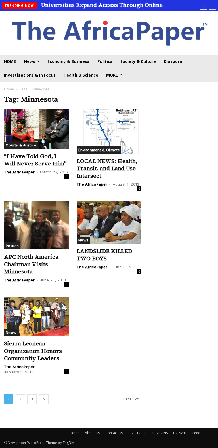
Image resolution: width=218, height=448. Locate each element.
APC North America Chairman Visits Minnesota (31, 264)
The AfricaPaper (19, 172)
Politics (12, 245)
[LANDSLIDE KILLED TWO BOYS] (109, 222)
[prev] (203, 6)
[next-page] (44, 399)
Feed (196, 432)
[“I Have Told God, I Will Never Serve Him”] (36, 129)
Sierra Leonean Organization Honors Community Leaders (33, 350)
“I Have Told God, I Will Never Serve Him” (35, 159)
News (83, 240)
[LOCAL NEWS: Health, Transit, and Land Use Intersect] (109, 131)
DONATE (180, 432)
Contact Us (114, 432)
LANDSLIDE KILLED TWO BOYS (104, 254)
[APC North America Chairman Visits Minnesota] (36, 225)
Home (9, 89)
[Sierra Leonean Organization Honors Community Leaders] (36, 316)
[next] (212, 6)
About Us (92, 432)
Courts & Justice (21, 145)
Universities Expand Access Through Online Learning (102, 8)
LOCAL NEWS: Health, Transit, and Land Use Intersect (107, 168)
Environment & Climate (99, 150)
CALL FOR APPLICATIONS (148, 432)
